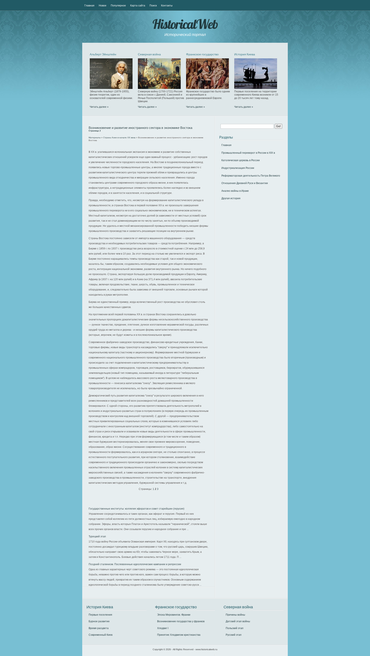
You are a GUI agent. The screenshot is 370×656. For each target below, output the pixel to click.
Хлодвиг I (162, 628)
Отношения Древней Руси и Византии (244, 183)
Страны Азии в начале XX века (119, 137)
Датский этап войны (238, 621)
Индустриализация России (237, 168)
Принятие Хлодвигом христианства (178, 634)
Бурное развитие (99, 621)
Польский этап (234, 628)
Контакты (167, 5)
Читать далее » (99, 106)
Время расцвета (99, 628)
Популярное (118, 5)
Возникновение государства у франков (180, 621)
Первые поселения (100, 614)
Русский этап (234, 634)
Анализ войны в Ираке (235, 190)
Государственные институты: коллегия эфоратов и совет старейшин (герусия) (136, 508)
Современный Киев (100, 634)
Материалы (95, 137)
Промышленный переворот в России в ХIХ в (248, 152)
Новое (102, 5)
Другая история (230, 198)
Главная (89, 5)
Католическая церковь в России (240, 160)
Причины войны (235, 614)
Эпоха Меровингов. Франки (173, 614)
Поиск (153, 5)
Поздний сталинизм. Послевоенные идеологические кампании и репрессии (135, 564)
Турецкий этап (97, 536)
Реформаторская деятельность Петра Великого (250, 175)
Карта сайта (137, 5)
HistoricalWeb (185, 24)
